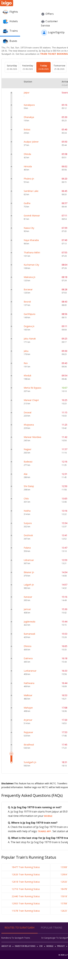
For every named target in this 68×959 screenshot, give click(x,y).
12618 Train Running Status (26, 881)
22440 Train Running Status (26, 896)
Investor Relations (25, 946)
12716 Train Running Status (26, 889)
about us (6, 946)
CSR (41, 946)
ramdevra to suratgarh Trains (15, 937)
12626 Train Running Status (26, 874)
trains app (44, 831)
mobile (48, 815)
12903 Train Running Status (26, 903)
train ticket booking (54, 54)
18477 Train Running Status (26, 867)
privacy (61, 946)
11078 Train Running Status (26, 910)
